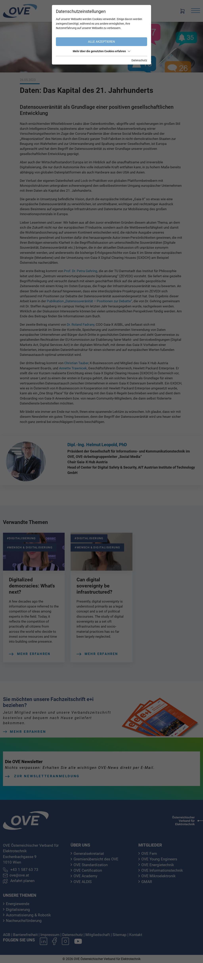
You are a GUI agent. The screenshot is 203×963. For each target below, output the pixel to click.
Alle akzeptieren (101, 41)
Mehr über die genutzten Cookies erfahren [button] (99, 51)
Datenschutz (139, 60)
